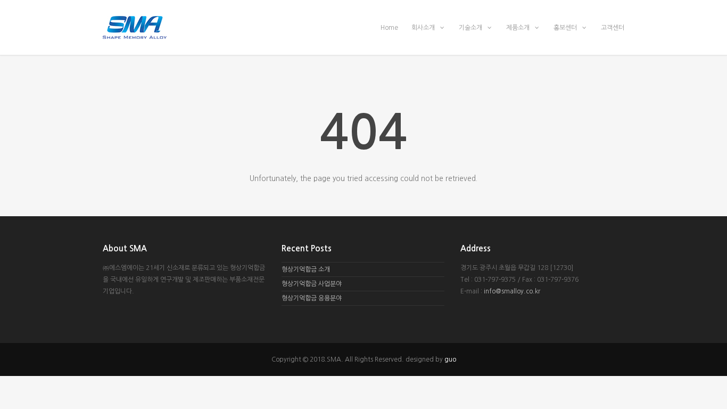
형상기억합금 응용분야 (312, 298)
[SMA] (363, 27)
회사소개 (423, 27)
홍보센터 (566, 27)
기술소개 (471, 27)
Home (389, 27)
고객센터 (612, 27)
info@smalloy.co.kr (512, 291)
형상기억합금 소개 (306, 269)
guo (450, 359)
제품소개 (518, 27)
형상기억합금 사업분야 (312, 284)
